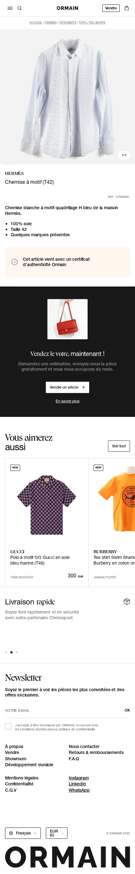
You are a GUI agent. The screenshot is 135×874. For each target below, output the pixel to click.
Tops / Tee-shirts (92, 22)
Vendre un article (64, 387)
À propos (14, 746)
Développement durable (29, 764)
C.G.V (11, 790)
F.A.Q (74, 759)
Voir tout (119, 446)
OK (127, 710)
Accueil (36, 22)
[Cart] (126, 8)
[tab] (6, 652)
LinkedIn (77, 784)
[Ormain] (67, 8)
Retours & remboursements (96, 752)
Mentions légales (21, 778)
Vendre (111, 8)
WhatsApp (79, 790)
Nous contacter (84, 746)
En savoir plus (67, 401)
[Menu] (10, 8)
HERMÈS (51, 22)
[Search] (19, 8)
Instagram (79, 778)
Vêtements (67, 22)
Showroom (15, 759)
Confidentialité (19, 784)
